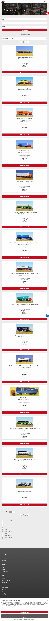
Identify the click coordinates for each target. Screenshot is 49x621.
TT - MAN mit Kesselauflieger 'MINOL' (24, 88)
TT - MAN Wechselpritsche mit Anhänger (24, 57)
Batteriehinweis (5, 582)
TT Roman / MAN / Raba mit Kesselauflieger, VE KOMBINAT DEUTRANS (24, 490)
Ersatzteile (4, 566)
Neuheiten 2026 (5, 571)
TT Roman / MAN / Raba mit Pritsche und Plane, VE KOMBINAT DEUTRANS (24, 273)
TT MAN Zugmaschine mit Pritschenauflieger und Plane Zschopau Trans (24, 365)
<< (21, 42)
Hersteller (4, 560)
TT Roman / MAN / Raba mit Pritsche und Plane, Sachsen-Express (24, 304)
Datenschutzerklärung (6, 580)
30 (13, 511)
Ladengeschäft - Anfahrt (7, 593)
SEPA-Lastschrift (5, 584)
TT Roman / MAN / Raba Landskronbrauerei (24, 397)
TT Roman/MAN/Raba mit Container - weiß (24, 181)
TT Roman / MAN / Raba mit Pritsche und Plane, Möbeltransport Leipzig (24, 242)
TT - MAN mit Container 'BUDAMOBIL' (24, 118)
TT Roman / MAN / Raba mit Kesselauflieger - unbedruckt (24, 459)
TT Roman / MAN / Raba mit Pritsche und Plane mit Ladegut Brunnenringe (24, 428)
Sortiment (4, 558)
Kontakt (3, 578)
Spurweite (4, 557)
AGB (2, 591)
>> (27, 42)
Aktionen (3, 564)
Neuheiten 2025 (5, 569)
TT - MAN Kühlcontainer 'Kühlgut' (24, 150)
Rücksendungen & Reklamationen (9, 594)
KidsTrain (4, 567)
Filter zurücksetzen (24, 30)
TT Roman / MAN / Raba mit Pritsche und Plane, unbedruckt (24, 212)
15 (10, 511)
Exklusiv (3, 562)
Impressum (4, 589)
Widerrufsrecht (5, 587)
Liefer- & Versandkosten (7, 585)
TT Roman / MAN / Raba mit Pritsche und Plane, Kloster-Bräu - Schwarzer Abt (24, 335)
